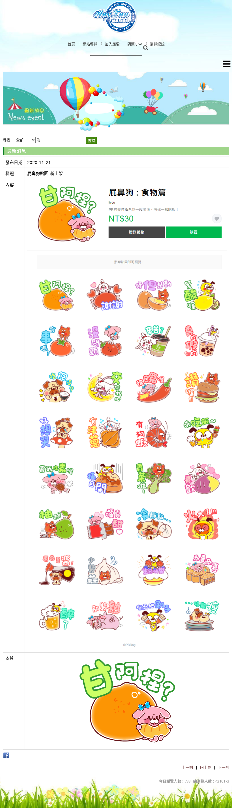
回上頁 (205, 767)
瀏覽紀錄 (157, 43)
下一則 (223, 767)
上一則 (187, 767)
